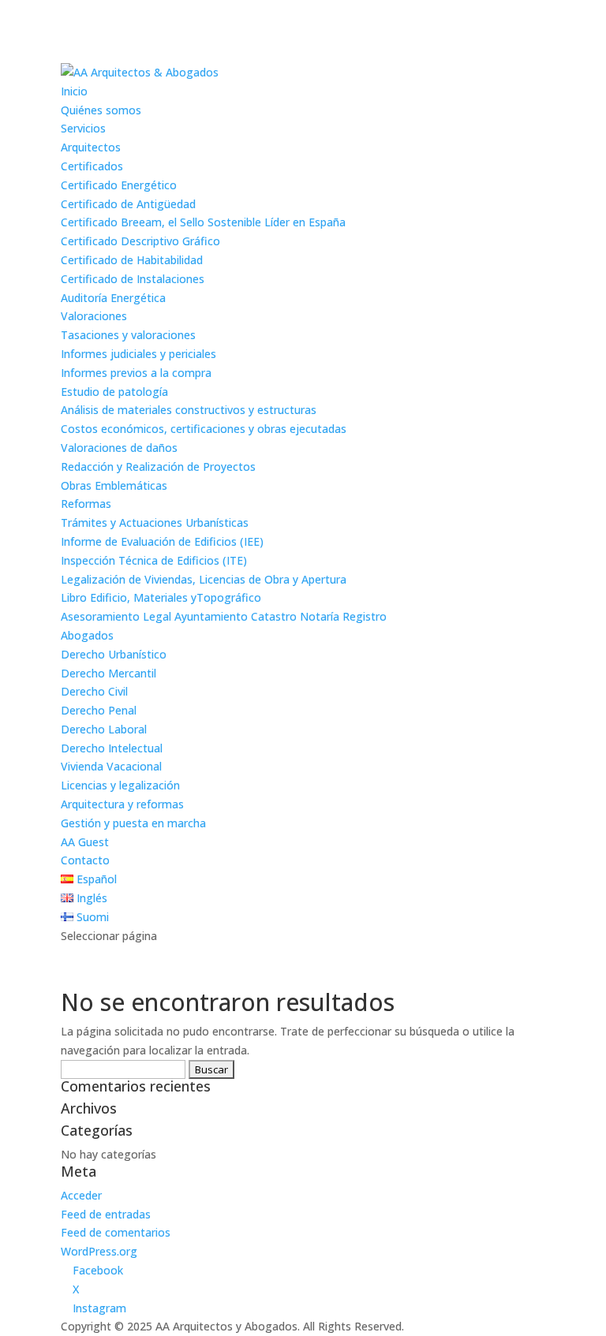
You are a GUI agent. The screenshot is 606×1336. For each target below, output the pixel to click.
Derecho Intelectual (112, 748)
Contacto (85, 860)
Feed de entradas (106, 1214)
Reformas (86, 503)
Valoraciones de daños (119, 447)
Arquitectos (91, 147)
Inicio (74, 91)
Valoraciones (94, 315)
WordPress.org (99, 1251)
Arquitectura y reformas (122, 804)
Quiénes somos (101, 110)
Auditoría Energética (113, 297)
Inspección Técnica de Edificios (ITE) (154, 560)
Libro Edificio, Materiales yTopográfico (161, 597)
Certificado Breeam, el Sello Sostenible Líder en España (203, 222)
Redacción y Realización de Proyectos (158, 466)
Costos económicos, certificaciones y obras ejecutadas (203, 428)
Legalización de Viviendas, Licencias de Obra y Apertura (203, 579)
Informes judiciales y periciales (138, 353)
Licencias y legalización (120, 785)
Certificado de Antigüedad (128, 203)
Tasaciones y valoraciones (128, 334)
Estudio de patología (114, 391)
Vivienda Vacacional (111, 766)
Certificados (92, 166)
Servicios (83, 128)
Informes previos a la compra (136, 372)
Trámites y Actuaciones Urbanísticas (155, 522)
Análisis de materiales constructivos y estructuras (188, 409)
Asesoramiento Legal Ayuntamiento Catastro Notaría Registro (224, 616)
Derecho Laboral (104, 729)
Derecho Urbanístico (113, 654)
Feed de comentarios (115, 1232)
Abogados (87, 635)
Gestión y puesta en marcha (133, 822)
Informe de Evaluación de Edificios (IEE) (162, 541)
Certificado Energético (119, 184)
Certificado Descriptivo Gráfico (140, 240)
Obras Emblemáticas (114, 485)
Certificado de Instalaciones (132, 278)
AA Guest (85, 841)
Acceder (81, 1195)
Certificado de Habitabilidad (132, 259)
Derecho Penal (99, 710)
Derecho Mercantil (108, 673)
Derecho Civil (94, 691)
